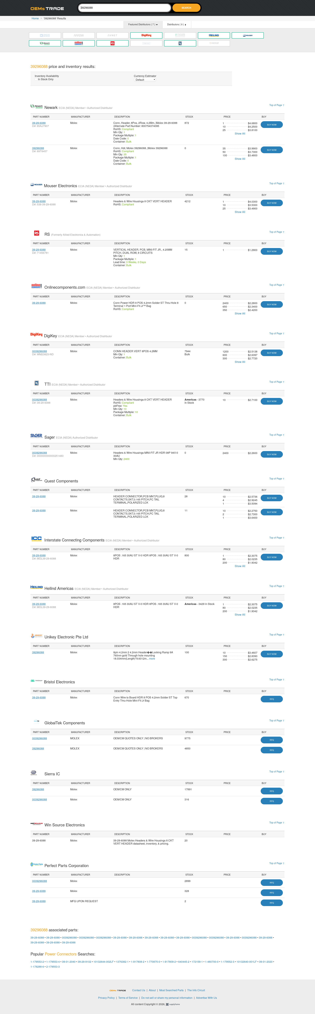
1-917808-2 (137, 961)
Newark (78, 107)
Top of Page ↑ (276, 105)
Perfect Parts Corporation (67, 865)
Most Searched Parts (171, 990)
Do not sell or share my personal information (166, 998)
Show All (240, 133)
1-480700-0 (212, 961)
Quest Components (61, 481)
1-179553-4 (53, 961)
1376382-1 (122, 961)
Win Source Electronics (65, 825)
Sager (71, 437)
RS (72, 234)
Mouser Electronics (88, 185)
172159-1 (197, 961)
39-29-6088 (39, 123)
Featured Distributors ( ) (142, 24)
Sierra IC (52, 773)
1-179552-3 (227, 961)
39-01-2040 (68, 961)
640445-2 (183, 961)
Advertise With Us (206, 998)
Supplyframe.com (175, 1004)
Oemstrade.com (49, 8)
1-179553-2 (37, 961)
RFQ (272, 699)
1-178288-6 (37, 966)
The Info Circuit (196, 990)
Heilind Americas (86, 588)
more (152, 658)
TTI (74, 384)
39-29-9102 (84, 961)
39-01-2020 (266, 961)
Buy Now (271, 124)
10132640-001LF (247, 961)
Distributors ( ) (176, 24)
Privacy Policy (106, 998)
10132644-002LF (104, 961)
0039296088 (39, 351)
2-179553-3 (53, 966)
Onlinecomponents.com (92, 287)
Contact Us (138, 990)
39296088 (38, 148)
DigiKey (78, 335)
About (152, 990)
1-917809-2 (169, 961)
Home (35, 18)
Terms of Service (128, 998)
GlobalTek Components (65, 722)
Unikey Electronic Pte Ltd (66, 637)
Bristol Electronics (60, 681)
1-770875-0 (153, 961)
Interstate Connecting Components (101, 540)
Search (186, 7)
